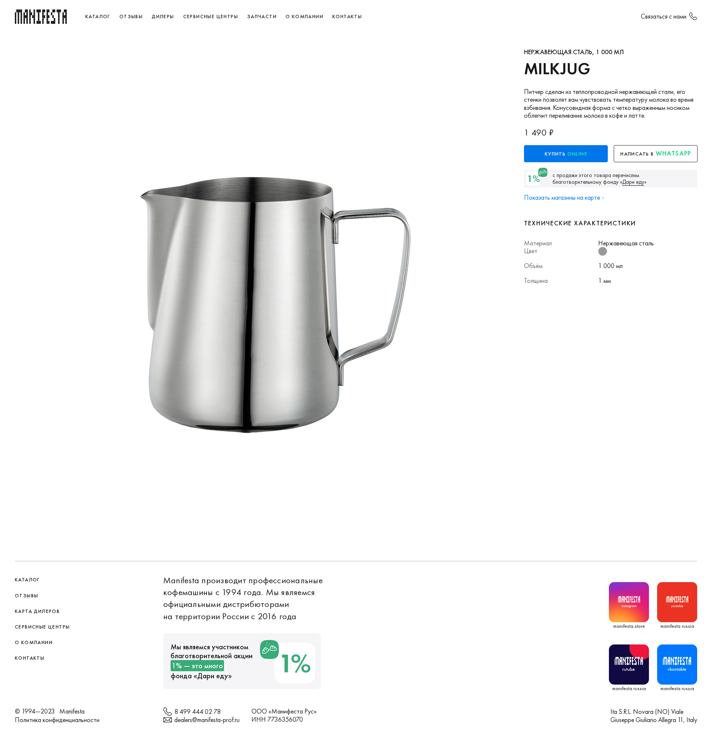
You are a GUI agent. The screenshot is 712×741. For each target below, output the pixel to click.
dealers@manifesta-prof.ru (207, 719)
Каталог (98, 16)
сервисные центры (210, 16)
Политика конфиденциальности (57, 719)
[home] (41, 16)
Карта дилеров (37, 611)
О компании (304, 16)
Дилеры (163, 16)
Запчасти (262, 16)
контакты (347, 16)
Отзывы (131, 16)
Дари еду (212, 675)
